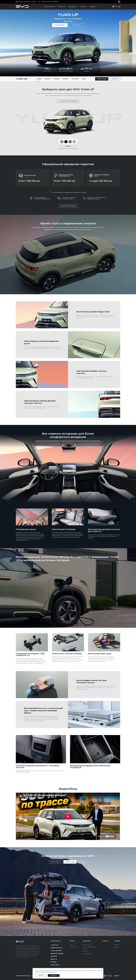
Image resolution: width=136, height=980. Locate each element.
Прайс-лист (115, 78)
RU (119, 6)
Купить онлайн (55, 861)
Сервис (84, 949)
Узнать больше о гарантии (68, 205)
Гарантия (47, 78)
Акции (71, 944)
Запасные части (87, 944)
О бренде (116, 944)
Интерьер (65, 78)
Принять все (54, 975)
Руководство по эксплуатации (68, 101)
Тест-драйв (76, 25)
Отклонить (40, 975)
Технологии (75, 78)
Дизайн (39, 78)
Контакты (83, 6)
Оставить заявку (60, 25)
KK (116, 6)
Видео (84, 78)
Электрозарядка (87, 953)
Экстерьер (56, 78)
